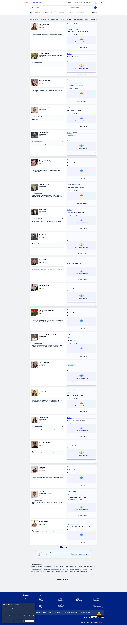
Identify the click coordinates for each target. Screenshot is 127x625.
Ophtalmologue (61, 598)
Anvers (40, 598)
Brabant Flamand (55, 19)
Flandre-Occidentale (78, 19)
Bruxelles (40, 597)
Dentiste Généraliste (62, 602)
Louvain (40, 605)
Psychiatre (60, 599)
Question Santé (79, 601)
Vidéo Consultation (97, 606)
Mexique (72, 612)
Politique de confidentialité (99, 622)
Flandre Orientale (45, 19)
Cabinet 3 (80, 184)
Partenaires (95, 605)
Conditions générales (85, 622)
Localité (77, 598)
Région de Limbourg (66, 19)
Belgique (68, 612)
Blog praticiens (96, 600)
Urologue (59, 607)
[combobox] (48, 7)
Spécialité (77, 599)
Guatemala (85, 612)
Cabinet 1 (69, 23)
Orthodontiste (60, 600)
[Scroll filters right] (88, 12)
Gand (40, 599)
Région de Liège (94, 19)
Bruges (40, 602)
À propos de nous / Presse (98, 602)
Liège (40, 601)
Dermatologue (60, 597)
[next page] (68, 547)
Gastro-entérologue (61, 605)
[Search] (95, 7)
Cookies (91, 622)
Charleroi (41, 600)
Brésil (89, 612)
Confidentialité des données (98, 601)
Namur (40, 604)
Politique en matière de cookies (18, 618)
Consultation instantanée (98, 607)
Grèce (65, 612)
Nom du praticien (79, 597)
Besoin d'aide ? (96, 604)
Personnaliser (7, 621)
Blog (94, 599)
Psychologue (60, 604)
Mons (40, 606)
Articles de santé (79, 600)
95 (66, 547)
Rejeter (18, 621)
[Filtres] (31, 12)
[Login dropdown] (96, 2)
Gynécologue (60, 606)
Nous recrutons (96, 598)
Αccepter (29, 621)
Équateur (80, 612)
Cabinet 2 (75, 23)
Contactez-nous (96, 597)
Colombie (76, 612)
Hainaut (86, 19)
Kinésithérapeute (61, 601)
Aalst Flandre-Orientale (43, 607)
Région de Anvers (34, 19)
